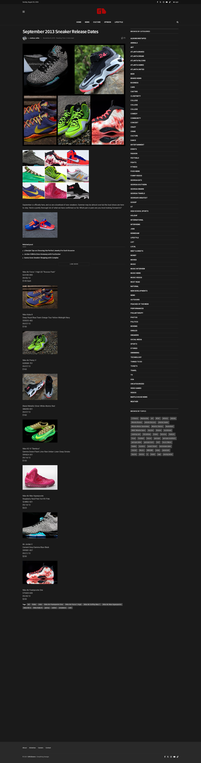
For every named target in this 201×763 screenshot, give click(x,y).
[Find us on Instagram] (163, 2)
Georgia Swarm (137, 189)
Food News (135, 171)
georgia (157, 438)
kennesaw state (165, 446)
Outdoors (135, 300)
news (157, 450)
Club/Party (136, 96)
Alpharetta (144, 418)
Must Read (135, 282)
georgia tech (149, 442)
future (149, 438)
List (132, 242)
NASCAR (150, 450)
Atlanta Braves (137, 52)
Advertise (32, 748)
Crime (133, 131)
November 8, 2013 (49, 38)
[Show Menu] (24, 12)
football (141, 438)
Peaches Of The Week (140, 304)
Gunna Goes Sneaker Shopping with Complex (41, 258)
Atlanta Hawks (137, 65)
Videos (133, 393)
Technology (136, 357)
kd (29, 604)
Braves (158, 430)
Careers (40, 748)
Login (176, 2)
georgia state (136, 442)
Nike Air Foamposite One (53, 604)
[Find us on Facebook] (157, 2)
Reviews (134, 326)
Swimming (135, 353)
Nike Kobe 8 (38, 608)
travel (153, 454)
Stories (134, 348)
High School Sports (139, 211)
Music (133, 264)
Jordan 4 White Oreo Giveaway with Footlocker (42, 254)
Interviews (135, 224)
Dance (133, 140)
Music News (136, 273)
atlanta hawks (163, 422)
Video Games (136, 388)
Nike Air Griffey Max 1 (92, 604)
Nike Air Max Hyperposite (112, 604)
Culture (96, 22)
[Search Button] (177, 22)
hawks (134, 446)
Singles (134, 331)
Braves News (136, 78)
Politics (134, 322)
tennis (141, 454)
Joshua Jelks (34, 38)
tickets (134, 366)
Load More (74, 264)
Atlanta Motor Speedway (140, 426)
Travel (134, 370)
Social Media (136, 339)
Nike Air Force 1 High (73, 604)
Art (132, 47)
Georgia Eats (136, 180)
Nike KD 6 (27, 608)
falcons (163, 434)
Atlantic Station (157, 426)
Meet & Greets (137, 251)
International (137, 220)
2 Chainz (135, 418)
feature (171, 434)
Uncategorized (137, 384)
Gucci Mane (167, 442)
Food (133, 438)
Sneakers (135, 335)
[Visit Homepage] (101, 12)
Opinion (107, 22)
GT (132, 207)
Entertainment (137, 145)
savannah (165, 450)
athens (165, 418)
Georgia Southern (139, 185)
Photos (134, 317)
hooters (142, 446)
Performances (137, 308)
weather (134, 401)
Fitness (134, 167)
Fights (133, 162)
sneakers (62, 608)
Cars (133, 87)
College (134, 100)
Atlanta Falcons (138, 61)
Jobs (133, 229)
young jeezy (168, 454)
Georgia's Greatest (139, 198)
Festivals (135, 158)
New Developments (139, 291)
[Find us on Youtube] (167, 2)
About (25, 748)
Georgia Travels (138, 193)
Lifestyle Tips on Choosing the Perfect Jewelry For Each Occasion (49, 250)
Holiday (134, 215)
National (135, 286)
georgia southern (169, 438)
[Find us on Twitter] (160, 2)
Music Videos (136, 277)
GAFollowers (32, 757)
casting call (136, 434)
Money (133, 255)
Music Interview (138, 269)
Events (134, 149)
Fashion (134, 153)
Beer (132, 74)
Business (134, 83)
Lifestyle (119, 22)
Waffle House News (139, 397)
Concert (134, 123)
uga (159, 454)
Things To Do (136, 362)
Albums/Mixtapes (138, 38)
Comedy (134, 114)
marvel (134, 450)
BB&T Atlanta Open (138, 430)
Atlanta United (137, 69)
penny (47, 608)
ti (147, 454)
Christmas (146, 434)
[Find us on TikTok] (170, 2)
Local (133, 247)
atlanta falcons (150, 422)
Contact (48, 748)
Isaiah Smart (152, 446)
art (152, 418)
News (87, 22)
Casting (134, 91)
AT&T (158, 418)
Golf (158, 442)
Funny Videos (136, 176)
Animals (134, 43)
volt (70, 608)
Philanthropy (137, 313)
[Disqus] (74, 645)
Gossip (134, 202)
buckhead (167, 430)
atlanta (173, 418)
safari (54, 608)
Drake (155, 434)
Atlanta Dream (137, 56)
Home (78, 22)
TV (132, 375)
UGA (132, 379)
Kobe (34, 604)
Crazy (133, 127)
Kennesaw (135, 233)
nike (40, 604)
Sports (134, 344)
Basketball (169, 426)
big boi (150, 430)
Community (136, 118)
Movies (134, 260)
